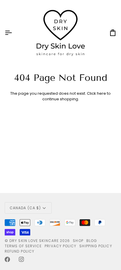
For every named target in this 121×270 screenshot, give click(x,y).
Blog (91, 240)
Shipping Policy (95, 245)
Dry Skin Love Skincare (34, 240)
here (101, 93)
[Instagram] (21, 259)
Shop (78, 240)
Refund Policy (19, 251)
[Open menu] (13, 32)
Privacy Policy (60, 245)
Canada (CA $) (25, 207)
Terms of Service (23, 245)
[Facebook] (7, 259)
